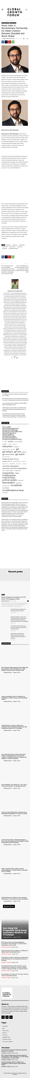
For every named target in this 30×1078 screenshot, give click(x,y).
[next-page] (5, 981)
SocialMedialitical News (13, 248)
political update (12, 246)
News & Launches (13, 22)
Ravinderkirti (20, 480)
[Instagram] (15, 357)
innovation (24, 463)
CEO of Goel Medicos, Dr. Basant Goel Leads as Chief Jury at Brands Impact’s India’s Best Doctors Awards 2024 (22, 269)
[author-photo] (15, 289)
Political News (5, 246)
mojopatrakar (17, 470)
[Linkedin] (17, 357)
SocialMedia (4, 248)
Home (2, 20)
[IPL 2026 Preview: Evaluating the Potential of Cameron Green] (5, 611)
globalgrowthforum (7, 461)
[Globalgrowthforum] (15, 9)
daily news (15, 444)
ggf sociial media (8, 454)
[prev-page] (2, 981)
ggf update (20, 454)
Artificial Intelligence (18, 441)
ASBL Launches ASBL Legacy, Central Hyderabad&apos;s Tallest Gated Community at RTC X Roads (14, 870)
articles (10, 441)
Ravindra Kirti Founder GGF (9, 38)
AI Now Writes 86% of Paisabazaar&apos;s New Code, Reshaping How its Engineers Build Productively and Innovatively (14, 841)
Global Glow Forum (6, 456)
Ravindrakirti (19, 246)
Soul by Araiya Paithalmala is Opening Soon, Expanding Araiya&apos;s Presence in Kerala (14, 812)
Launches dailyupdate (10, 466)
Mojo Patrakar (9, 470)
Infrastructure (18, 463)
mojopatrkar (14, 245)
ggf (17, 449)
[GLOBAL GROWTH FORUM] (15, 993)
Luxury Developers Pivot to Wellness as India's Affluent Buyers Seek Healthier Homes (14, 404)
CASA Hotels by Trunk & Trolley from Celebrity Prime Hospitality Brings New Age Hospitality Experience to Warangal (14, 409)
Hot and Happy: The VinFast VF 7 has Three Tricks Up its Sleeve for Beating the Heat (14, 785)
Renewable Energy (6, 485)
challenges (4, 444)
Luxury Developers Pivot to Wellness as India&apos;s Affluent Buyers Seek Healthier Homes (14, 698)
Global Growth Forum (10, 459)
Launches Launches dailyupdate (14, 468)
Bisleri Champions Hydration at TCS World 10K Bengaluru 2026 (13, 598)
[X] (6, 41)
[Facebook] (2, 41)
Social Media (5, 488)
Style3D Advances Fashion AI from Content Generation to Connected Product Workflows (14, 898)
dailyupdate (8, 245)
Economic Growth (6, 449)
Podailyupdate (22, 245)
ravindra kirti (19, 483)
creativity (10, 444)
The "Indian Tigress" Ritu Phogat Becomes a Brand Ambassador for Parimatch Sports (19, 627)
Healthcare (24, 461)
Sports (3, 594)
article (5, 441)
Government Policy (17, 461)
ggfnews (24, 452)
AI (2, 441)
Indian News (12, 463)
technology (4, 492)
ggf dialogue (7, 451)
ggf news (17, 451)
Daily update (16, 446)
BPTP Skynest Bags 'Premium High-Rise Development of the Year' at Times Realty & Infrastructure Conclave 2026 (15, 399)
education (13, 449)
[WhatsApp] (13, 41)
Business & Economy (9, 20)
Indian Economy (5, 463)
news (17, 473)
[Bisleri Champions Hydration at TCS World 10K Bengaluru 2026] (15, 585)
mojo (3, 470)
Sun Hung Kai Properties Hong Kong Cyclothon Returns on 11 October (14, 395)
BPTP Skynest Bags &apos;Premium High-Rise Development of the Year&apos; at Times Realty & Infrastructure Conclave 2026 (14, 669)
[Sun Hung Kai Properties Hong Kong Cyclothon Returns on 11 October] (15, 922)
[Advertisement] (15, 152)
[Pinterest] (9, 41)
